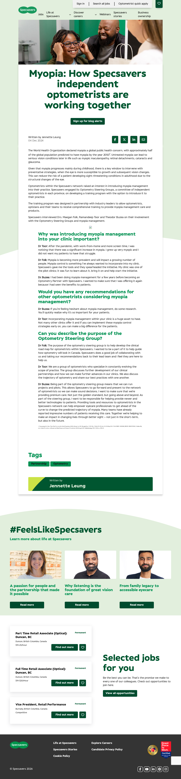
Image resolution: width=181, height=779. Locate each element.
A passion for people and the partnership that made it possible (34, 590)
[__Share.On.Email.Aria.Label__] (143, 139)
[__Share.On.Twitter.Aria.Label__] (124, 139)
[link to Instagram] (165, 769)
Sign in (81, 4)
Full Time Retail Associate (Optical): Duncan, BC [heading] (41, 671)
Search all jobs (101, 4)
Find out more (65, 647)
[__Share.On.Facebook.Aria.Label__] (115, 139)
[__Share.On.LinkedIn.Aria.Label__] (133, 139)
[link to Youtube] (147, 769)
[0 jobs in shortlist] (159, 4)
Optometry (60, 464)
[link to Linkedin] (153, 769)
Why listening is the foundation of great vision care (89, 590)
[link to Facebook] (140, 769)
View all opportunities (120, 693)
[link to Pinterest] (159, 769)
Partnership (39, 464)
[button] (70, 15)
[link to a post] (35, 565)
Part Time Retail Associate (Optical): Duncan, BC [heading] (41, 635)
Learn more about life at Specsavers (40, 539)
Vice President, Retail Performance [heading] (41, 704)
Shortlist (82, 647)
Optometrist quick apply (133, 4)
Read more (27, 605)
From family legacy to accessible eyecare (139, 588)
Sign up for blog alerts (87, 121)
